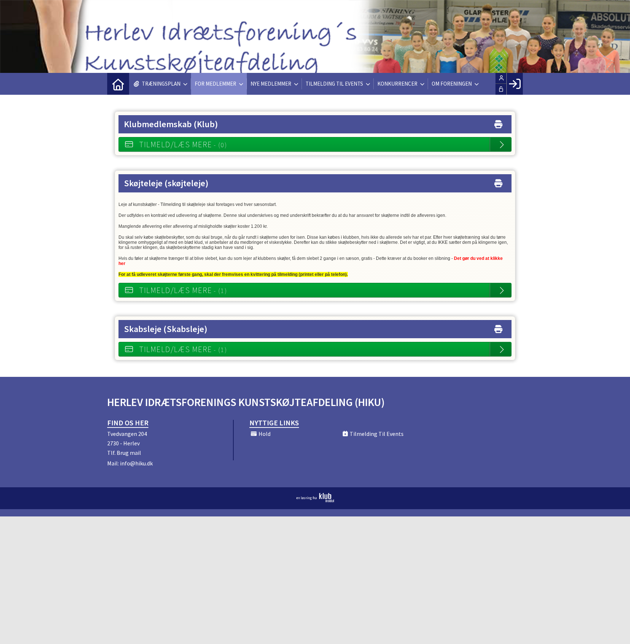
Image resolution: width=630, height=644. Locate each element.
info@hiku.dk (136, 463)
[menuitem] (118, 84)
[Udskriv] (498, 122)
